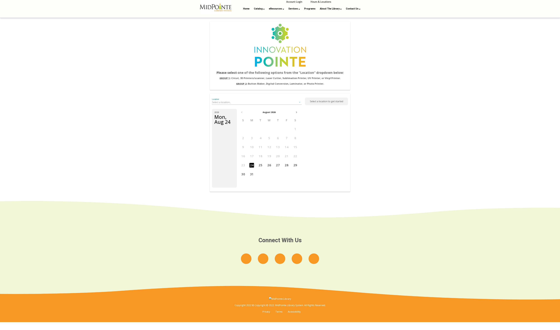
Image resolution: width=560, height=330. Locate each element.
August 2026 (269, 112)
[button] (256, 102)
